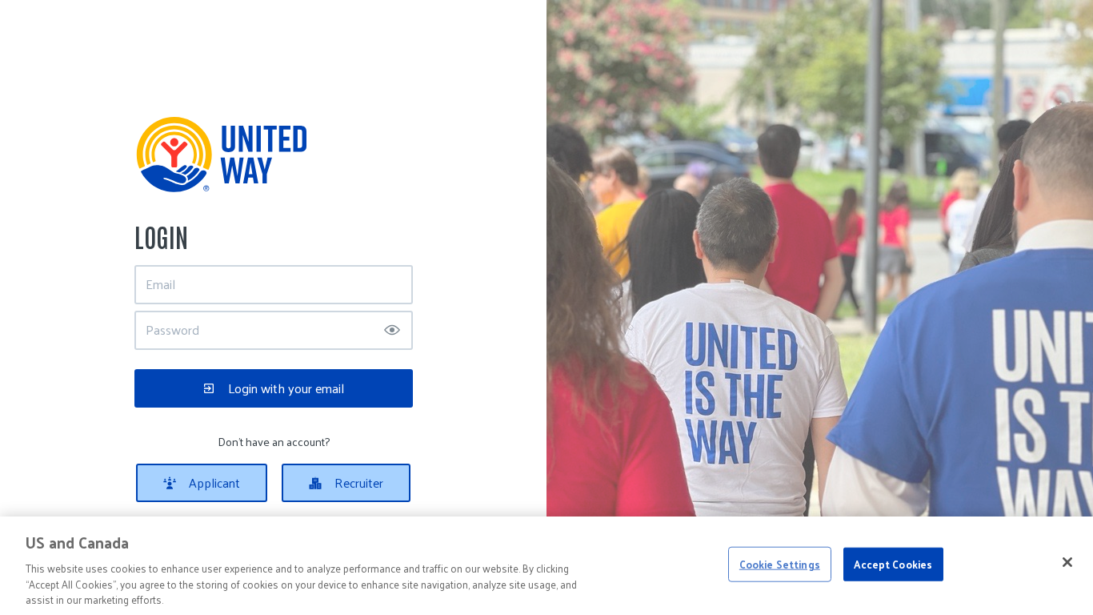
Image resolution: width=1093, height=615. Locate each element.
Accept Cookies (893, 564)
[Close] (1067, 562)
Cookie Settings (779, 564)
